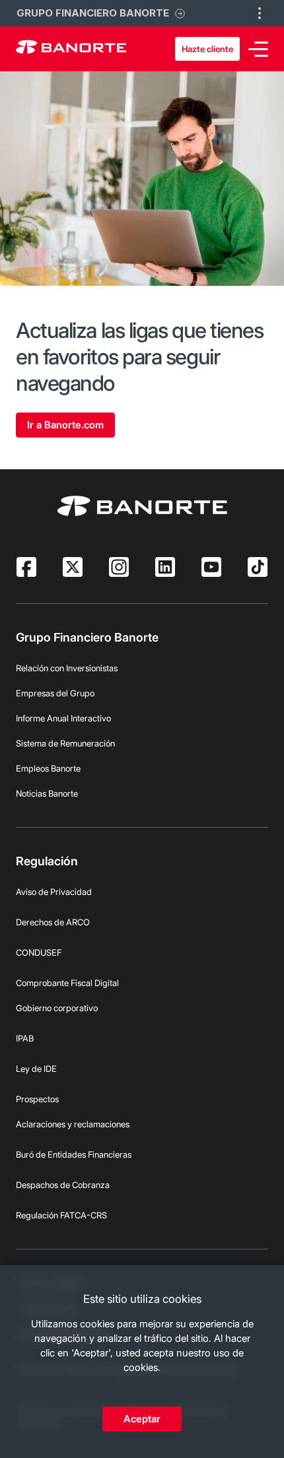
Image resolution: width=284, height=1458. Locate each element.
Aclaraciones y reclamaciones (72, 1124)
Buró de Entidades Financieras (73, 1154)
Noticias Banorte (47, 793)
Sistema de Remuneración (65, 743)
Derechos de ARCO (53, 922)
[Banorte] (71, 48)
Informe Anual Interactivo (63, 718)
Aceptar (142, 1418)
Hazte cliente (207, 49)
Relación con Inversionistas (67, 668)
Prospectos (37, 1099)
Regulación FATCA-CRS (61, 1215)
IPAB (25, 1038)
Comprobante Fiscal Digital (67, 983)
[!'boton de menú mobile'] (259, 13)
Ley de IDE (36, 1068)
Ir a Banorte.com (65, 424)
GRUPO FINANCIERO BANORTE (93, 13)
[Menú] (258, 49)
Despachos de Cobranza (63, 1184)
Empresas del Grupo (55, 693)
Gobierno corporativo (57, 1008)
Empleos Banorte (48, 768)
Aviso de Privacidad (54, 891)
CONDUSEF (38, 952)
